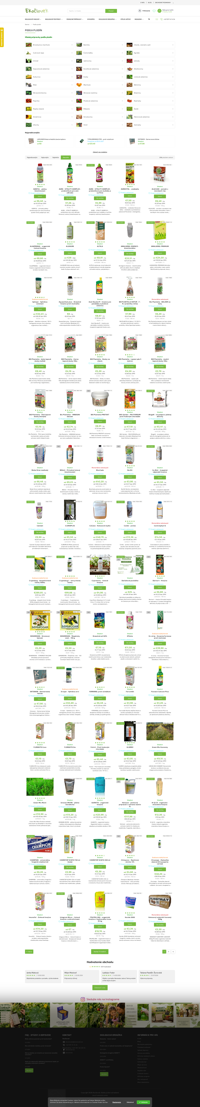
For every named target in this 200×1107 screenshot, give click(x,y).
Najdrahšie (55, 157)
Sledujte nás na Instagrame (103, 999)
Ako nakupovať (143, 1079)
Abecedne (66, 157)
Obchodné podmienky (163, 2)
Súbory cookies (143, 1059)
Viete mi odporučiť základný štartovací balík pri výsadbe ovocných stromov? (42, 1062)
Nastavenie (116, 1102)
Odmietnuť (130, 1102)
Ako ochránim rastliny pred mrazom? (38, 1046)
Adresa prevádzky (144, 1053)
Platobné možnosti (144, 1047)
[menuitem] (34, 19)
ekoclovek (69, 1052)
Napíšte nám (142, 1070)
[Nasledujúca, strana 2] (169, 952)
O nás (143, 2)
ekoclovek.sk (70, 1049)
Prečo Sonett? (105, 1067)
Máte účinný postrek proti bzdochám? (38, 1039)
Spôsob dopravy (143, 1050)
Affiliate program (144, 1076)
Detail (40, 196)
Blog (150, 2)
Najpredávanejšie (32, 157)
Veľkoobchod (142, 1062)
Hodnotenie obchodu (100, 961)
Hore (30, 951)
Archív (29, 1070)
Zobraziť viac (100, 988)
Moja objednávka (143, 1082)
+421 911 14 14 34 (72, 1045)
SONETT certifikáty (106, 1060)
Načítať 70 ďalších (100, 951)
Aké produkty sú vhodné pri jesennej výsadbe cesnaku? (41, 1053)
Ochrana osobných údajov (146, 1056)
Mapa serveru (142, 1065)
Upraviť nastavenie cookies (100, 1095)
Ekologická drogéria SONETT (110, 1053)
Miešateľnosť (142, 1067)
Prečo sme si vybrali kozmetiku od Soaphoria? (116, 1046)
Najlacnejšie (45, 157)
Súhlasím (144, 1102)
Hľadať (111, 11)
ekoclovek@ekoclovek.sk (74, 1042)
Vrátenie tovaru (143, 1073)
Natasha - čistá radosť (108, 1039)
